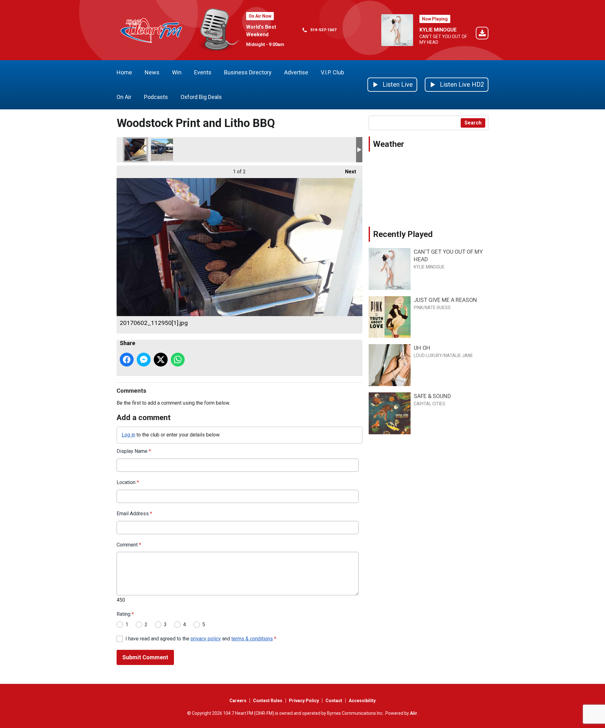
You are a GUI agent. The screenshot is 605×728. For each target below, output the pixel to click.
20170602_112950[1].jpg (135, 150)
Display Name (134, 451)
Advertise (296, 72)
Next (347, 172)
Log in (128, 435)
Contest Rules (267, 700)
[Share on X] (161, 360)
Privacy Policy (304, 700)
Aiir (413, 713)
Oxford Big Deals (201, 97)
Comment (129, 545)
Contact (334, 700)
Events (202, 72)
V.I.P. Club (332, 72)
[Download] (482, 34)
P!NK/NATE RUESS (432, 307)
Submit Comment (145, 657)
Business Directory (248, 72)
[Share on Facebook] (127, 360)
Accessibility (362, 700)
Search (472, 123)
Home (124, 72)
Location (128, 482)
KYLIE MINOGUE (438, 30)
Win (177, 72)
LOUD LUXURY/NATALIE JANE (443, 355)
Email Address (134, 514)
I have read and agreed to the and (200, 639)
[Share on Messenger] (144, 360)
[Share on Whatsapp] (178, 360)
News (152, 72)
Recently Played (403, 234)
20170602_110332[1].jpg (162, 150)
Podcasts (156, 97)
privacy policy (206, 639)
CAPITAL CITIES (429, 403)
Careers (237, 700)
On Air (124, 97)
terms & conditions (252, 639)
